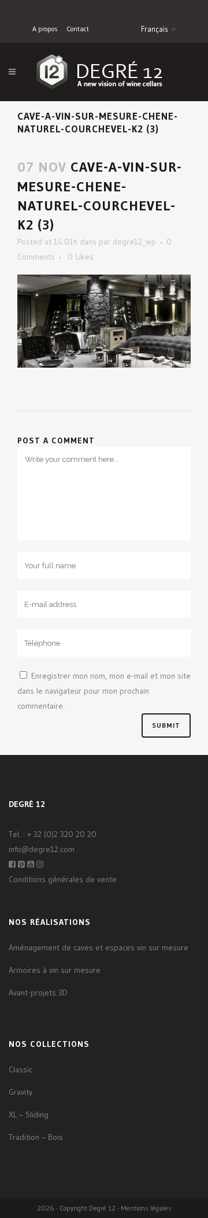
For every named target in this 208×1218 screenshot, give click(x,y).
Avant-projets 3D (38, 992)
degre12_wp (134, 241)
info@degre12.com (42, 849)
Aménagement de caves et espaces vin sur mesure (98, 947)
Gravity (20, 1092)
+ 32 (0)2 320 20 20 (61, 834)
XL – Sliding (29, 1114)
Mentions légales (146, 1208)
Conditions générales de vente (63, 879)
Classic (20, 1069)
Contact (77, 28)
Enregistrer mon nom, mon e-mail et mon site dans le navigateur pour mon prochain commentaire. (104, 691)
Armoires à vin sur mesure (55, 970)
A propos (45, 28)
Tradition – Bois (36, 1137)
